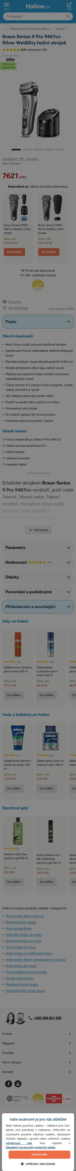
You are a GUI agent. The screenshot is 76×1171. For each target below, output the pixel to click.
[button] (38, 1164)
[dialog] (38, 1142)
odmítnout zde (19, 1143)
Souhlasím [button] (39, 1154)
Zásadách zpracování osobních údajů (30, 1147)
